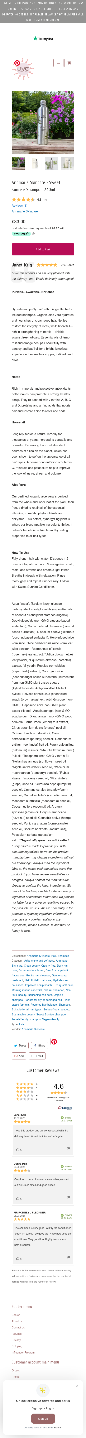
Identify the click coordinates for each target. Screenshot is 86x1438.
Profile (15, 1377)
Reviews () (19, 205)
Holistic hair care (41, 980)
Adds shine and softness (39, 960)
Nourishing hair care (40, 995)
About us (17, 1321)
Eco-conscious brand (31, 970)
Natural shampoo (54, 990)
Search (16, 1315)
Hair (53, 956)
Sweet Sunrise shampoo (51, 1014)
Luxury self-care (63, 985)
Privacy (16, 1340)
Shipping (17, 1346)
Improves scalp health (38, 985)
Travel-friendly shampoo (26, 1019)
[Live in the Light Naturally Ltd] (23, 70)
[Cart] (69, 63)
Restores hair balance (43, 1004)
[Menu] (58, 63)
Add (21, 1056)
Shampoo (63, 956)
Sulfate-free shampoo (56, 1009)
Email (39, 1056)
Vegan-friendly (50, 1019)
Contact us (18, 1327)
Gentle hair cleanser (38, 975)
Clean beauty (32, 965)
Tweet (22, 1045)
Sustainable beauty (23, 1014)
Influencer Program (23, 1352)
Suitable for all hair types (27, 1009)
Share (41, 1045)
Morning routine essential (27, 990)
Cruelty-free (48, 965)
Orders (16, 1370)
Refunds (17, 1334)
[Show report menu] (68, 1149)
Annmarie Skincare (25, 211)
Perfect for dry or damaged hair (43, 1000)
